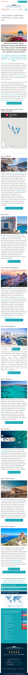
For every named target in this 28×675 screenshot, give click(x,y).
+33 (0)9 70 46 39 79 (17, 662)
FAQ (23, 668)
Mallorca (15, 582)
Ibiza (19, 582)
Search (21, 9)
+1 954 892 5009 (17, 664)
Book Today (14, 569)
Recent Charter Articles (7, 628)
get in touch (16, 562)
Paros (17, 349)
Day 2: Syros (14, 55)
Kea (7, 501)
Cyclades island (19, 191)
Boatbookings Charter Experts (11, 94)
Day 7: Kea (19, 59)
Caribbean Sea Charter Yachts (7, 616)
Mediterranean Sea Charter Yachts (8, 619)
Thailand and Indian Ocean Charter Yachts (9, 625)
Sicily (9, 580)
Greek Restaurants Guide (7, 317)
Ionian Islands (16, 560)
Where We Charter (8, 639)
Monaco (5, 582)
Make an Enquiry (14, 103)
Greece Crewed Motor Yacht (18, 173)
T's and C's (19, 668)
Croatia (23, 582)
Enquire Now (15, 261)
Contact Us (4, 1)
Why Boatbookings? (12, 589)
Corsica (10, 582)
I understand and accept (18, 673)
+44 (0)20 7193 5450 (16, 661)
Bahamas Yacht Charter (8, 634)
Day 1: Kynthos (6, 55)
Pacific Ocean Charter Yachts (9, 622)
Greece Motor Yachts (15, 208)
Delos (14, 288)
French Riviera (20, 580)
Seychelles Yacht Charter (8, 636)
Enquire (23, 2)
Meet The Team (10, 585)
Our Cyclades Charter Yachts (14, 572)
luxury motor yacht (19, 76)
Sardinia (13, 580)
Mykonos (10, 301)
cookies (12, 673)
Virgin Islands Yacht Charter (8, 631)
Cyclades (5, 63)
